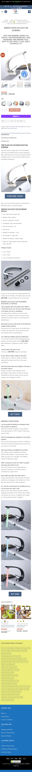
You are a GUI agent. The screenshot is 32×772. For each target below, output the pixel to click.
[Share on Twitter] (11, 121)
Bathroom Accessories (23, 648)
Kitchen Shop (16, 691)
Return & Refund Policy (8, 733)
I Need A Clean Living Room (9, 667)
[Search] (5, 11)
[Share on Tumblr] (24, 121)
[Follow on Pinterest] (17, 8)
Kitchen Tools (6, 694)
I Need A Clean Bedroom (8, 661)
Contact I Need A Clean (7, 746)
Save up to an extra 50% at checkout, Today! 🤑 (15, 21)
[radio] (3, 103)
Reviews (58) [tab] (5, 141)
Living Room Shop (7, 697)
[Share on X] (8, 121)
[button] (2, 12)
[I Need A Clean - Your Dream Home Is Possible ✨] (16, 11)
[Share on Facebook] (5, 121)
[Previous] (3, 65)
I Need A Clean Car (22, 661)
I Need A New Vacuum (7, 678)
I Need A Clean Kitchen (8, 664)
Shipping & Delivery (7, 729)
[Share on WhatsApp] (2, 121)
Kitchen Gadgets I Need (22, 689)
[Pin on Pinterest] (18, 121)
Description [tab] (5, 134)
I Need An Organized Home (9, 683)
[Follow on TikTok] (14, 8)
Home (6, 20)
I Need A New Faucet (23, 22)
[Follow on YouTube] (21, 8)
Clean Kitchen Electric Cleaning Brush (22, 626)
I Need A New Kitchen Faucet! (10, 675)
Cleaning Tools (6, 659)
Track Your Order (6, 752)
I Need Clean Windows (8, 689)
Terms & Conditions (7, 720)
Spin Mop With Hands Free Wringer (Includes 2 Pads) (8, 626)
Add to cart (14, 110)
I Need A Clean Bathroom (19, 659)
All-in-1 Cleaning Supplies (9, 648)
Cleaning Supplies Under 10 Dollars (11, 656)
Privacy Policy (5, 716)
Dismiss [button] (16, 3)
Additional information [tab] (8, 138)
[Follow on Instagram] (12, 8)
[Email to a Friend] (15, 121)
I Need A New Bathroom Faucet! (17, 23)
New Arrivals (14, 128)
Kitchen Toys (15, 694)
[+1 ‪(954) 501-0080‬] (11, 6)
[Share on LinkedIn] (21, 121)
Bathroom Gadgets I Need (8, 650)
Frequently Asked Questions (9, 749)
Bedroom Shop (6, 653)
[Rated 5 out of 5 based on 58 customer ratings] (16, 92)
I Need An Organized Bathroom (10, 681)
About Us (3, 713)
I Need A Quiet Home (24, 686)
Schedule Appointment (8, 700)
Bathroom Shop (10, 126)
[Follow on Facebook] (11, 8)
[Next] (28, 65)
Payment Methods (6, 736)
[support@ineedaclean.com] (6, 6)
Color (2, 98)
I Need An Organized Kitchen (9, 686)
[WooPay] (16, 116)
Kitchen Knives (6, 691)
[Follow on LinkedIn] (19, 8)
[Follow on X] (16, 8)
